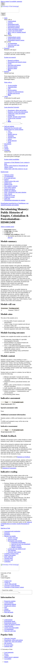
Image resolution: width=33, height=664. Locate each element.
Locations (7, 150)
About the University (10, 638)
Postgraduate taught (9, 621)
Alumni (6, 148)
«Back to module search (7, 226)
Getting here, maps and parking (13, 641)
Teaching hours (8, 558)
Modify (6, 661)
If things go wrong (9, 197)
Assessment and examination (12, 531)
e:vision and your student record (17, 549)
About (6, 96)
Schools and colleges (10, 606)
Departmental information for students (14, 200)
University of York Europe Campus (14, 587)
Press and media (8, 612)
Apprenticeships (8, 626)
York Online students (10, 187)
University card (8, 560)
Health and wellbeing (10, 190)
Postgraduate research (10, 623)
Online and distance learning (12, 624)
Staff (5, 607)
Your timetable (12, 550)
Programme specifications (18, 542)
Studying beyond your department (20, 544)
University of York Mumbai (12, 585)
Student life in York (9, 195)
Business (6, 71)
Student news (8, 182)
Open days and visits (10, 631)
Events (6, 147)
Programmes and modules (11, 205)
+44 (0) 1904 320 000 (10, 584)
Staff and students (9, 126)
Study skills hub (8, 556)
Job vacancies (8, 643)
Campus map (8, 581)
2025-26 (10, 237)
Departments (7, 144)
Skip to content (5, 1)
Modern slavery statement (11, 657)
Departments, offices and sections (13, 640)
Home (2, 203)
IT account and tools (10, 178)
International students (10, 604)
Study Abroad (8, 194)
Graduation (7, 561)
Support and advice (9, 189)
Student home (4, 172)
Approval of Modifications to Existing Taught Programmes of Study (16, 523)
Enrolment (7, 534)
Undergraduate (8, 619)
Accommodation (8, 176)
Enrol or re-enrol (12, 539)
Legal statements (8, 652)
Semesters (7, 533)
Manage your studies (10, 536)
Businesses (7, 610)
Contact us (7, 582)
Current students (8, 602)
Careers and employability (11, 627)
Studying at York (9, 175)
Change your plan (13, 537)
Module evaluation (16, 547)
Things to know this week (11, 181)
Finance (6, 179)
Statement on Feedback (23, 457)
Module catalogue (16, 545)
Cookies (6, 655)
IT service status (8, 645)
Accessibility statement (15, 1)
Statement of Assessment (9, 468)
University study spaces (14, 552)
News (5, 145)
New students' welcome (10, 186)
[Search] (21, 123)
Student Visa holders (10, 555)
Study (5, 18)
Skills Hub (7, 198)
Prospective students (9, 601)
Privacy (6, 654)
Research (6, 48)
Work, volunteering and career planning (15, 192)
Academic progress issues (11, 553)
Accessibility (7, 658)
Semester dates (8, 646)
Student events (8, 184)
